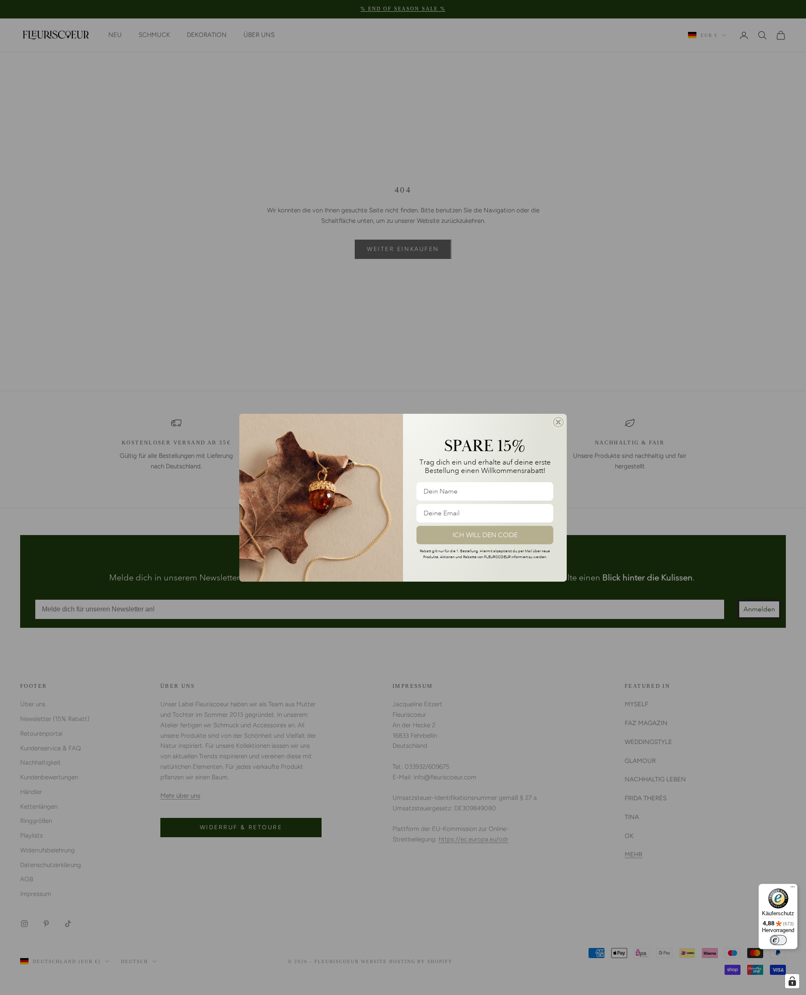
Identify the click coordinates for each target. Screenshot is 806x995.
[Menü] (793, 889)
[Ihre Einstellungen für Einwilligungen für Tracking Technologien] (792, 981)
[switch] (778, 940)
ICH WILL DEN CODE (485, 535)
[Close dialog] (558, 422)
